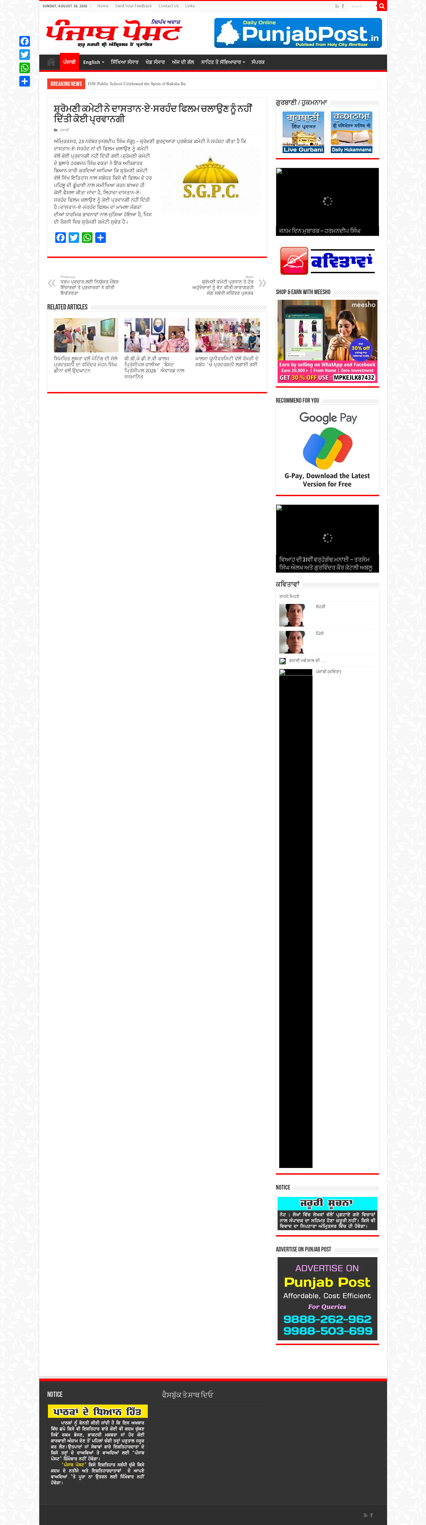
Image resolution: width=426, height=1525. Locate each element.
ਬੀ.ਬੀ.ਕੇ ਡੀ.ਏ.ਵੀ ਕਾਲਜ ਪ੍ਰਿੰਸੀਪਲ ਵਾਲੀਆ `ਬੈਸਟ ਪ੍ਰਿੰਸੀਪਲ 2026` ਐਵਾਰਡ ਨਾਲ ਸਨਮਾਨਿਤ (154, 368)
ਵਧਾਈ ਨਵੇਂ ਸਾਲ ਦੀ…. (307, 660)
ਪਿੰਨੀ (320, 633)
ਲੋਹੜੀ (320, 606)
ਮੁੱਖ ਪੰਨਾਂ (51, 62)
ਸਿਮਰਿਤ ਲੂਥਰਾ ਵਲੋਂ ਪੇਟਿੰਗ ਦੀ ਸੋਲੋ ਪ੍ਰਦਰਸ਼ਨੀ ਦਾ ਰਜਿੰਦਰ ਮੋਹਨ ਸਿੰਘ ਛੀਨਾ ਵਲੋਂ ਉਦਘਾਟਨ (85, 365)
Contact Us (168, 6)
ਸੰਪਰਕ (258, 62)
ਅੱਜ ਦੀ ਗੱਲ (183, 62)
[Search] (382, 6)
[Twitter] (24, 54)
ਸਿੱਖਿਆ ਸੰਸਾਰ (124, 62)
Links (190, 6)
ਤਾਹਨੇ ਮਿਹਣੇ (289, 596)
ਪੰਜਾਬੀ (69, 62)
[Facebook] (343, 6)
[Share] (24, 81)
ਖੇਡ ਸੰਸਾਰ (155, 62)
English (91, 62)
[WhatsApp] (24, 68)
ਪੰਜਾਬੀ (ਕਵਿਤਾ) (328, 671)
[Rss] (336, 6)
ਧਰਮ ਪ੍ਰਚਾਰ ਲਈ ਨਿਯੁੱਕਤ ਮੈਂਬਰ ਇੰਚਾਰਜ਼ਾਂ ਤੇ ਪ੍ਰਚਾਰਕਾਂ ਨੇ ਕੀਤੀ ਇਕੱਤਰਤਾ (90, 285)
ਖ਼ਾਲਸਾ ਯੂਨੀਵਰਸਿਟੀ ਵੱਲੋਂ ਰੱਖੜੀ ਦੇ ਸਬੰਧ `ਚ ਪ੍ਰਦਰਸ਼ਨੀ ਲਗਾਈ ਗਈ (227, 362)
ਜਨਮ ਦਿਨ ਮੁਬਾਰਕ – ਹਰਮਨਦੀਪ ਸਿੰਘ (319, 232)
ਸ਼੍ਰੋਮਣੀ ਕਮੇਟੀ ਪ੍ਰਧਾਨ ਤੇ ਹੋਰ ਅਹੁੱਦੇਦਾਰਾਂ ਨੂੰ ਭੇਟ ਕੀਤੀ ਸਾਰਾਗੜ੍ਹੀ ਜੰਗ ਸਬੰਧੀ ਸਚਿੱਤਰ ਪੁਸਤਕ (223, 285)
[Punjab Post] (113, 32)
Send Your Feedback (133, 6)
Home (103, 6)
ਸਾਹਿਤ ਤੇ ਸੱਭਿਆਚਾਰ (221, 62)
